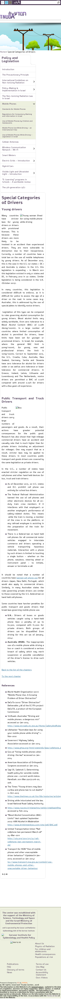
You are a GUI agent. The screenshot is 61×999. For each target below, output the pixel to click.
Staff (41, 9)
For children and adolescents (42, 950)
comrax (24, 983)
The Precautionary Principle (15, 74)
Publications (13, 964)
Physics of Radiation (45, 946)
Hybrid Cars (7, 166)
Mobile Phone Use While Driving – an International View (17, 129)
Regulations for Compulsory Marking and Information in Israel (17, 115)
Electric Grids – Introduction (16, 160)
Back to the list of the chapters (17, 669)
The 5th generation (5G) (13, 187)
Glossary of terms (15, 969)
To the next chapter (11, 676)
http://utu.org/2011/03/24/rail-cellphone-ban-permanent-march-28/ (24, 841)
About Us (39, 943)
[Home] (13, 16)
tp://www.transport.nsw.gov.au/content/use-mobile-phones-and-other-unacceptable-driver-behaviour (30, 865)
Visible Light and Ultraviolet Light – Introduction (15, 172)
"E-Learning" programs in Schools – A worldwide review (16, 180)
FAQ (9, 966)
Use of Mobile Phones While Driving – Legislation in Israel (17, 136)
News (33, 9)
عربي (10, 9)
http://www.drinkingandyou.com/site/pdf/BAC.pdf (32, 824)
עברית (58, 14)
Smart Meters (9, 155)
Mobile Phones (9, 103)
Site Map (40, 966)
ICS (18, 983)
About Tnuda (22, 9)
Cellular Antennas (10, 141)
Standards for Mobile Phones (14, 109)
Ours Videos (42, 977)
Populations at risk (44, 957)
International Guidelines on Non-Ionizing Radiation (15, 81)
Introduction (8, 69)
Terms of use (42, 964)
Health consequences (45, 954)
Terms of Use (52, 996)
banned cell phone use (27, 577)
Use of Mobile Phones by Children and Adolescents (17, 122)
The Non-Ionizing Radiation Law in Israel (17, 97)
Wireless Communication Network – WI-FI (14, 148)
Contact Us (51, 9)
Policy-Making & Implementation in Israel (13, 89)
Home (3, 51)
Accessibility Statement (42, 973)
